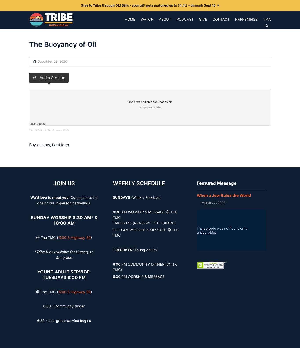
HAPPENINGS (246, 19)
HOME (130, 19)
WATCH (147, 19)
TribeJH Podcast (37, 130)
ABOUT (165, 19)
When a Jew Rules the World (224, 195)
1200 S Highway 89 (74, 237)
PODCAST (185, 19)
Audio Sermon (51, 77)
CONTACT (221, 19)
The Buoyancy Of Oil (58, 130)
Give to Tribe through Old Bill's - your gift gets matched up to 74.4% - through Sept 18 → (150, 5)
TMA (267, 19)
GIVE (203, 19)
